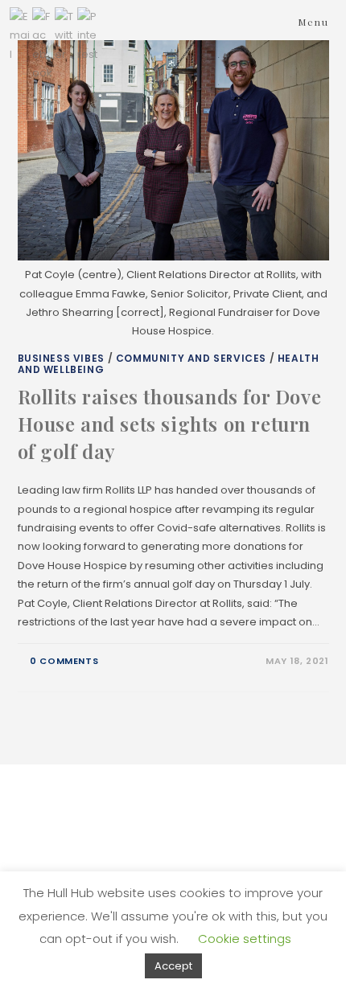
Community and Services (191, 358)
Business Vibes (61, 358)
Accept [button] (173, 966)
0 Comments (64, 660)
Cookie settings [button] (244, 938)
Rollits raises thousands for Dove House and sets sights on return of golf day (170, 423)
